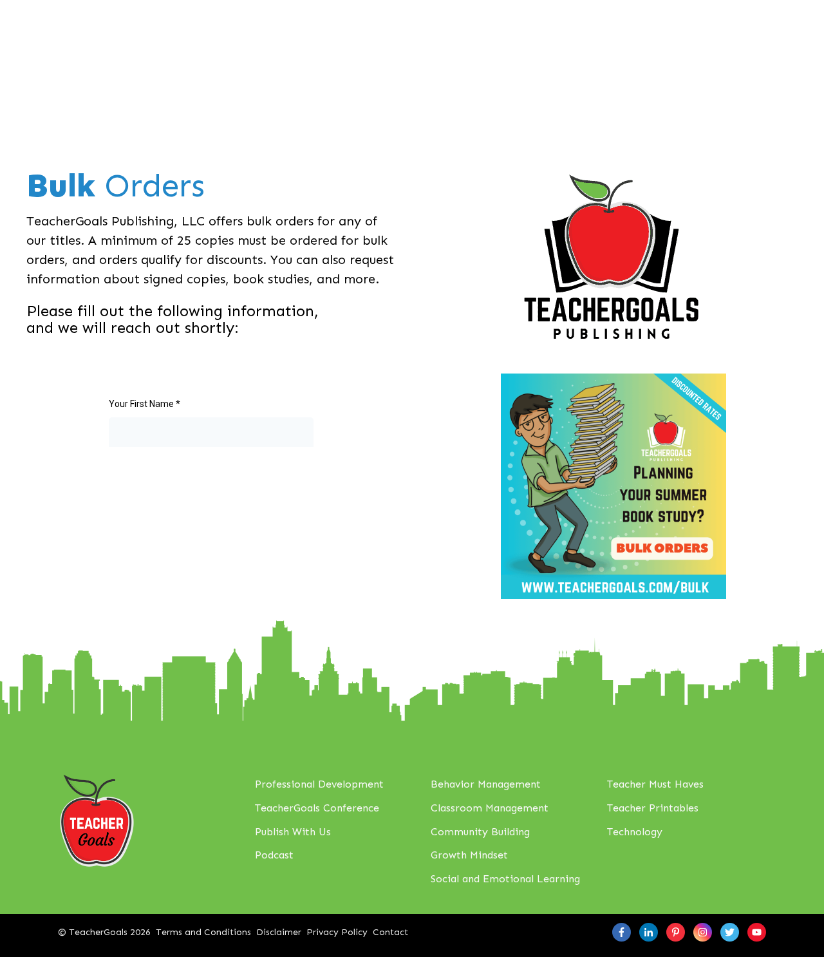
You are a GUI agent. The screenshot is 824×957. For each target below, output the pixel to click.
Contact (390, 932)
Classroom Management (489, 808)
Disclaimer (278, 932)
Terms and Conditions (203, 932)
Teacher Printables (652, 808)
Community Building (480, 832)
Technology (634, 832)
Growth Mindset (469, 855)
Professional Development (319, 784)
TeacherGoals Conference (317, 808)
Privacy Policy (337, 932)
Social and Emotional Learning (505, 879)
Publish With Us (293, 832)
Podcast (274, 855)
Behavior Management (486, 784)
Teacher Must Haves (655, 784)
